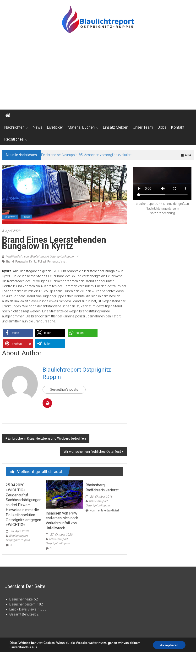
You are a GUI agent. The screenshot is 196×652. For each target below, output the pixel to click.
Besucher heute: (21, 599)
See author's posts (64, 389)
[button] (18, 333)
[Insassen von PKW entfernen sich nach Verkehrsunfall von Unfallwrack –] (64, 494)
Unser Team (143, 127)
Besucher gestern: (23, 604)
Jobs (162, 127)
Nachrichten (14, 127)
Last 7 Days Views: (23, 609)
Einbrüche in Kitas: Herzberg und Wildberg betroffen (47, 438)
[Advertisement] (98, 73)
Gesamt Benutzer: (23, 614)
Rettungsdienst (56, 261)
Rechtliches (14, 139)
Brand (10, 261)
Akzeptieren (169, 645)
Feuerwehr (10, 217)
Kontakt (177, 127)
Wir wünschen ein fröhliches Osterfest (92, 451)
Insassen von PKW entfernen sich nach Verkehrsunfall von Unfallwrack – (62, 520)
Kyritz (33, 261)
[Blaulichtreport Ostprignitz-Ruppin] (8, 115)
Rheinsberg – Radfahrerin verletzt (102, 487)
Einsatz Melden (115, 127)
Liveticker (55, 127)
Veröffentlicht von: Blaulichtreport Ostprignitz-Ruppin (39, 256)
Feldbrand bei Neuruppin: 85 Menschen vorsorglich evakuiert (86, 155)
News (37, 127)
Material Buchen (81, 127)
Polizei (26, 217)
